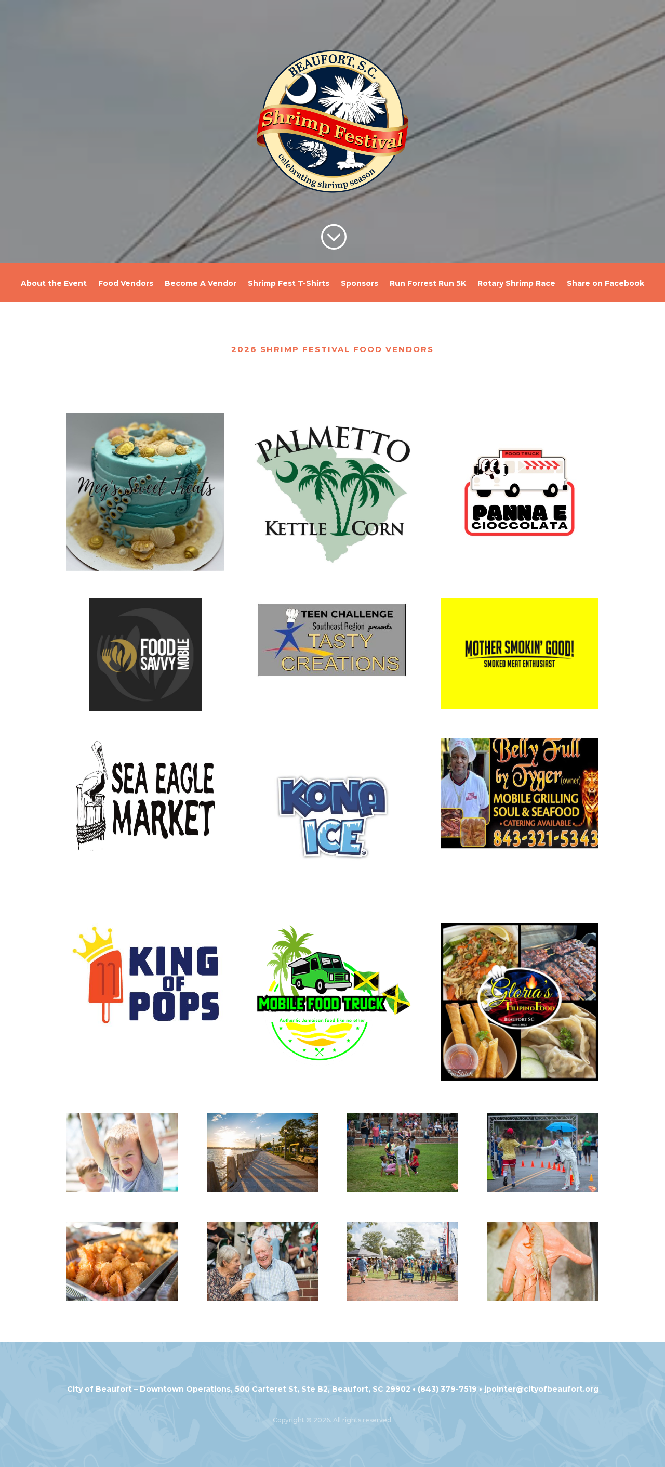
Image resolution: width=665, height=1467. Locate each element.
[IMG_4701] (262, 1190)
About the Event (54, 284)
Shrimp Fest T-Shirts (288, 284)
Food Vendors (125, 284)
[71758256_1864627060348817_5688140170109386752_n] (402, 1190)
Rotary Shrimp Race (516, 284)
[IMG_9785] (122, 1298)
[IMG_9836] (262, 1298)
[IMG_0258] (402, 1298)
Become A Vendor (200, 284)
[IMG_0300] (122, 1190)
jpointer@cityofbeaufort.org (541, 1389)
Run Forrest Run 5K (428, 284)
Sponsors (359, 284)
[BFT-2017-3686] (542, 1298)
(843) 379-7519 (447, 1389)
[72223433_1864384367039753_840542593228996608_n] (542, 1190)
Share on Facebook (605, 284)
